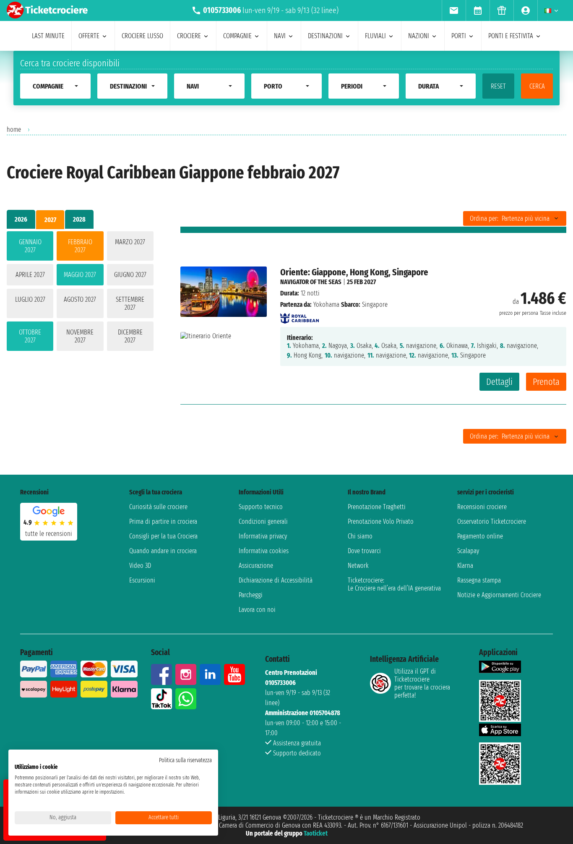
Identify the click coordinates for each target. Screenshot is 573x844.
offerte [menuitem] (88, 36)
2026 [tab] (21, 219)
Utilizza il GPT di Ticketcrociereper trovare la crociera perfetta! (422, 683)
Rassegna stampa (479, 580)
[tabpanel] (80, 292)
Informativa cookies (264, 551)
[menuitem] (454, 10)
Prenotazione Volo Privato (381, 521)
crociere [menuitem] (189, 36)
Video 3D (140, 566)
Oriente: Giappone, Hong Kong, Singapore (354, 272)
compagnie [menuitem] (237, 36)
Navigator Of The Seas (310, 282)
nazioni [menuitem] (418, 36)
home (14, 129)
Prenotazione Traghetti (377, 507)
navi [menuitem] (280, 36)
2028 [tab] (79, 219)
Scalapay (468, 551)
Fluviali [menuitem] (375, 36)
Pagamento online (480, 536)
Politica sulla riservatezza (185, 760)
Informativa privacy (263, 536)
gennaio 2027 (30, 246)
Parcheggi (251, 595)
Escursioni (142, 580)
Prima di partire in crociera (163, 521)
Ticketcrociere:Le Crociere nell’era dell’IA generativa (394, 584)
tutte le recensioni (48, 534)
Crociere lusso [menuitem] (142, 36)
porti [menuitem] (458, 36)
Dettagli (499, 381)
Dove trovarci (364, 551)
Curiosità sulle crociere (158, 507)
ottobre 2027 (30, 336)
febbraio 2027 (80, 246)
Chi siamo (360, 536)
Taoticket (316, 833)
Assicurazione (256, 566)
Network (358, 566)
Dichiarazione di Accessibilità (276, 580)
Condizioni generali (263, 521)
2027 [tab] (50, 220)
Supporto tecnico (261, 507)
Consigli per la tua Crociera (163, 536)
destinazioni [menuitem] (325, 36)
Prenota (546, 381)
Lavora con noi (257, 610)
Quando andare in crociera (163, 551)
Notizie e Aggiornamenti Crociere (499, 595)
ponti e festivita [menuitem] (510, 36)
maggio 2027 (80, 275)
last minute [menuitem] (48, 36)
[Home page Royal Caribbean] (299, 316)
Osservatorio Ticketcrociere (491, 521)
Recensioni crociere (482, 507)
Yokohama (326, 304)
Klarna (465, 566)
